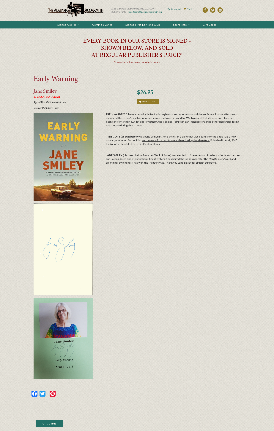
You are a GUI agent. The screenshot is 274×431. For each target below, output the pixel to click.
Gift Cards (210, 24)
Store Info (180, 24)
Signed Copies (67, 24)
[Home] (75, 9)
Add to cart (149, 101)
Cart (189, 9)
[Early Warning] (63, 157)
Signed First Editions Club (142, 24)
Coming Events (102, 24)
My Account (174, 9)
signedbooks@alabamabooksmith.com (145, 11)
